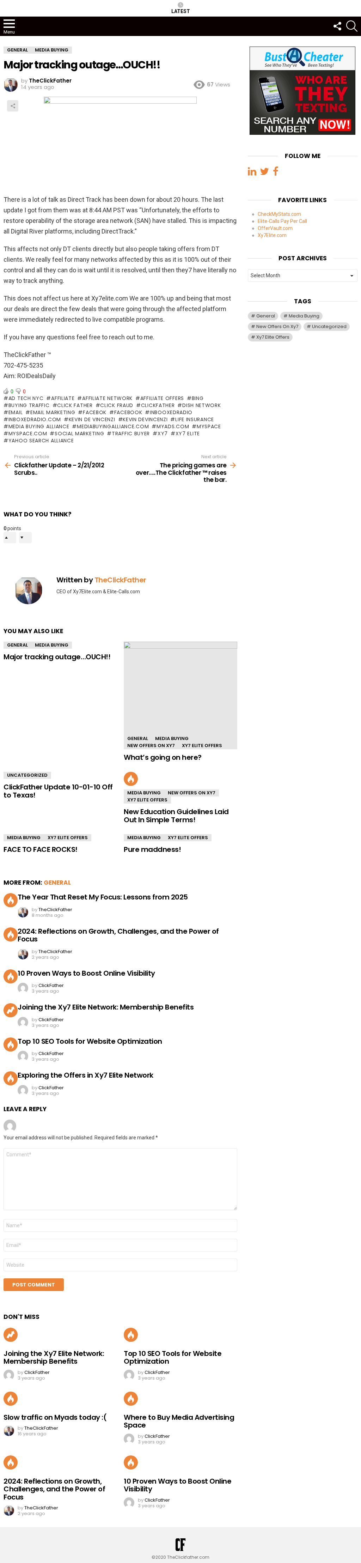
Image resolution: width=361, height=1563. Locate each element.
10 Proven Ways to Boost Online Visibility (86, 973)
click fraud (116, 405)
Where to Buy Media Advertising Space (179, 1421)
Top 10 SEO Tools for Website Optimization (90, 1041)
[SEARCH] (351, 26)
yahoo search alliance (41, 440)
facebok (94, 412)
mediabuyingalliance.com (113, 426)
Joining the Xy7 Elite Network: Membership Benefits (106, 1007)
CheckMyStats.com (279, 214)
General (17, 645)
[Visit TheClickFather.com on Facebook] (276, 173)
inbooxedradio (171, 412)
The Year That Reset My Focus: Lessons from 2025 (103, 897)
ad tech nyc (25, 398)
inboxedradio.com (34, 419)
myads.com (173, 426)
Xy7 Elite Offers (202, 745)
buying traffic (29, 405)
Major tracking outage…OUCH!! (57, 657)
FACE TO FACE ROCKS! (41, 849)
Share (12, 105)
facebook (128, 412)
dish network (201, 405)
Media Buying (51, 645)
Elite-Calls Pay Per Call (282, 221)
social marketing (79, 433)
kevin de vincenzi (92, 419)
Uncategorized (27, 775)
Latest (180, 11)
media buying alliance (38, 426)
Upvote (10, 537)
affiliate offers (162, 398)
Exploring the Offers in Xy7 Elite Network (85, 1075)
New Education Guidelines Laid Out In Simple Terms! (176, 816)
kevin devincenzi (145, 419)
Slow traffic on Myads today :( (55, 1417)
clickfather (158, 405)
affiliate (62, 398)
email (15, 412)
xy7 (163, 433)
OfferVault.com (275, 228)
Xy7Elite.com (272, 235)
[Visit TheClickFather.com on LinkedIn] (252, 173)
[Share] (120, 145)
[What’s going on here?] (180, 695)
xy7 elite (188, 433)
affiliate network (107, 398)
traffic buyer (131, 433)
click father (74, 405)
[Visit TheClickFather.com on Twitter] (264, 173)
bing (198, 398)
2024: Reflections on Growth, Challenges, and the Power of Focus (118, 935)
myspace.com (27, 433)
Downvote (25, 537)
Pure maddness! (152, 849)
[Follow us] (337, 26)
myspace (209, 426)
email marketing (52, 412)
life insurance (194, 419)
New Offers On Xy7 (151, 745)
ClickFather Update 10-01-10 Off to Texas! (58, 791)
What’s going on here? (163, 757)
